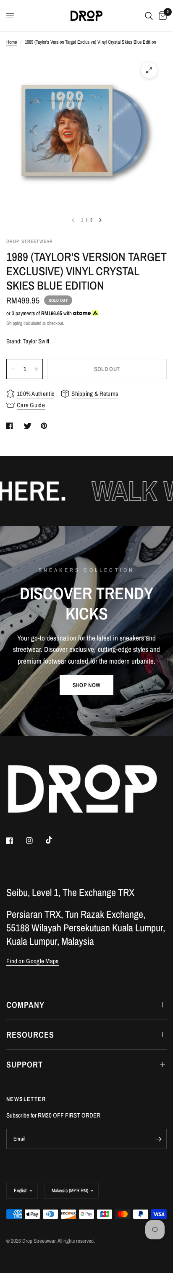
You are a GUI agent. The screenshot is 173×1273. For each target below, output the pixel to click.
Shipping (14, 323)
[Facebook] (15, 840)
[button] (86, 685)
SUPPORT (24, 1064)
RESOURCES (30, 1034)
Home (11, 42)
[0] (161, 16)
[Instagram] (35, 840)
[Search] (149, 16)
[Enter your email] (158, 1139)
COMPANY (25, 1004)
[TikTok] (55, 840)
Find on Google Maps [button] (32, 961)
